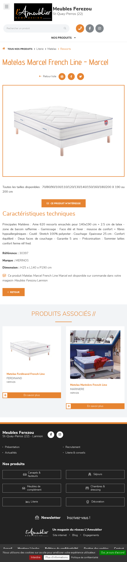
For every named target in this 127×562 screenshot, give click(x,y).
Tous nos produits (20, 49)
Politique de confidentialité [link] (84, 557)
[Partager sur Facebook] (71, 76)
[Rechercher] (65, 28)
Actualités (11, 452)
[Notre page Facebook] (90, 28)
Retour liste (49, 76)
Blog (75, 535)
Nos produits (61, 38)
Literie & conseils (75, 452)
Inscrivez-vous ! (78, 517)
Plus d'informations (56, 557)
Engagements (91, 535)
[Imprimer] (62, 76)
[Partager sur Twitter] (80, 76)
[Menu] (6, 6)
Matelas (51, 49)
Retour (15, 292)
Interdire (35, 557)
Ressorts (65, 49)
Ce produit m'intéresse (66, 203)
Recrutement (72, 447)
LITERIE (39, 49)
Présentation (12, 447)
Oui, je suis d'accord (112, 552)
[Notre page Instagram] (99, 28)
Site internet (60, 535)
